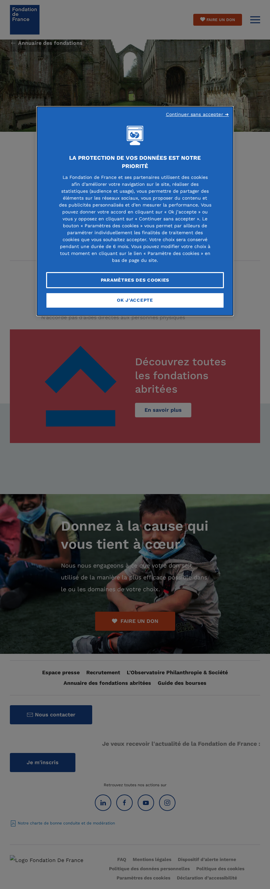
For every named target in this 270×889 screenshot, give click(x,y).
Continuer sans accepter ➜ (197, 114)
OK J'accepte (135, 300)
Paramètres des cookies (135, 280)
